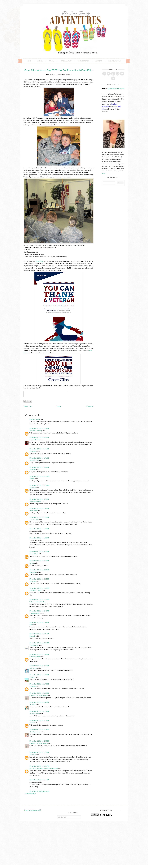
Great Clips (40, 261)
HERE (103, 173)
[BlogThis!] (26, 401)
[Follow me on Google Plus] (113, 74)
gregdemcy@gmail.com (116, 88)
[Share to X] (29, 401)
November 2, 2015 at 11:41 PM (39, 599)
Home (29, 61)
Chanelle (32, 636)
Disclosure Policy (115, 61)
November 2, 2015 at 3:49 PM (39, 517)
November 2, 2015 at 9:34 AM (39, 467)
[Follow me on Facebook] (104, 74)
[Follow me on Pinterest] (118, 74)
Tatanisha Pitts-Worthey (37, 602)
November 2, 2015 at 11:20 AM (39, 476)
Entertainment (66, 61)
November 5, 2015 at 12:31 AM (39, 766)
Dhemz (51, 74)
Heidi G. (32, 478)
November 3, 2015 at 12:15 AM (39, 611)
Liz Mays (32, 704)
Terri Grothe (33, 510)
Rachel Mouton (34, 440)
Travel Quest (33, 645)
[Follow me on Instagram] (113, 78)
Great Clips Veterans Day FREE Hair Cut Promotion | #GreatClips (58, 70)
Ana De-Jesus (34, 520)
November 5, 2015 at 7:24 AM (39, 780)
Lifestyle (99, 61)
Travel (51, 61)
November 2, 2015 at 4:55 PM (39, 538)
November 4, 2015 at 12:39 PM (39, 741)
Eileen (31, 723)
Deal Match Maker (35, 590)
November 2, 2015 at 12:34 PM (39, 485)
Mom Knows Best (35, 501)
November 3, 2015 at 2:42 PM (39, 693)
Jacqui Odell (33, 554)
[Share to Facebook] (31, 401)
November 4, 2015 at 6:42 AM (39, 711)
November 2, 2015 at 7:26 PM (39, 561)
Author (40, 61)
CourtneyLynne (34, 656)
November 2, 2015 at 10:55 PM (39, 579)
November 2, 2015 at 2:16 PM (39, 508)
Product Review (83, 61)
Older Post (89, 406)
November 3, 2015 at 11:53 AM (39, 643)
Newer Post (28, 406)
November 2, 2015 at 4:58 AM (39, 437)
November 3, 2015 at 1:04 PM (39, 654)
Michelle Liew (34, 460)
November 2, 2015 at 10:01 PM (39, 570)
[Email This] (24, 401)
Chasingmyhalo (34, 613)
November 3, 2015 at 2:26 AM (39, 622)
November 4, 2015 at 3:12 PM (39, 752)
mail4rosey (33, 668)
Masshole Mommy (35, 431)
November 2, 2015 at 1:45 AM (39, 428)
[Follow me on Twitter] (109, 74)
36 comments (67, 74)
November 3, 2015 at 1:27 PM (39, 675)
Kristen (31, 677)
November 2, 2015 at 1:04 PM (39, 499)
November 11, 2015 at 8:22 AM (39, 791)
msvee (31, 563)
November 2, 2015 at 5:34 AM (39, 449)
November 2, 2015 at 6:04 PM (39, 552)
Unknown (32, 451)
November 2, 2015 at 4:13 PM (39, 529)
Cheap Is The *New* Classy (38, 695)
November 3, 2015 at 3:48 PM (39, 702)
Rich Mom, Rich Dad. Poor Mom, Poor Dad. (43, 768)
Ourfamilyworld (34, 419)
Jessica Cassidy (34, 714)
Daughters (33, 572)
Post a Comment (30, 793)
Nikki (31, 625)
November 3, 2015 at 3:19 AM (39, 634)
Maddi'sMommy (34, 732)
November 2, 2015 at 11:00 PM (39, 588)
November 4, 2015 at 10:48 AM (39, 730)
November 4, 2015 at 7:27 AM (39, 720)
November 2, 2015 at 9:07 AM (39, 458)
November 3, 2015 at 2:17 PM (39, 684)
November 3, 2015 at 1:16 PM (39, 666)
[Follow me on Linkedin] (122, 74)
